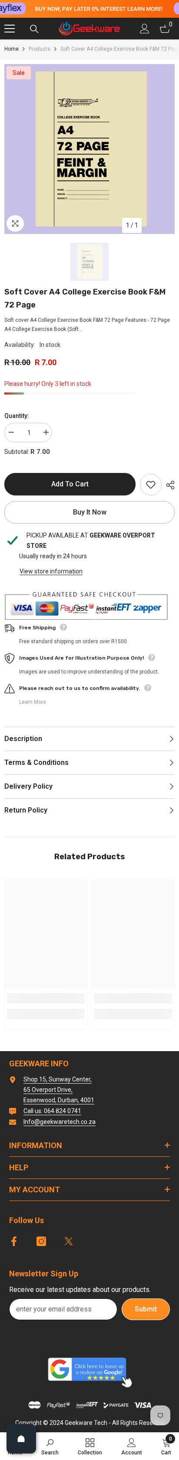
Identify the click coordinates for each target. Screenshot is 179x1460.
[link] (46, 998)
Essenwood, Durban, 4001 (58, 1100)
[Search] (34, 29)
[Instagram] (41, 1241)
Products (39, 49)
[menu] (9, 28)
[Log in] (144, 28)
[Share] (168, 485)
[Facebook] (13, 1241)
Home (11, 49)
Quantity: (16, 415)
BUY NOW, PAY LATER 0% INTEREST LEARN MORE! (98, 9)
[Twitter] (68, 1241)
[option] (89, 149)
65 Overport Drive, (48, 1089)
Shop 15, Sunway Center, (57, 1079)
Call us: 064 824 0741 (52, 1110)
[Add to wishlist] (151, 484)
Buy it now (89, 512)
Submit (146, 1309)
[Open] (21, 1439)
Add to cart (70, 484)
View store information (51, 571)
